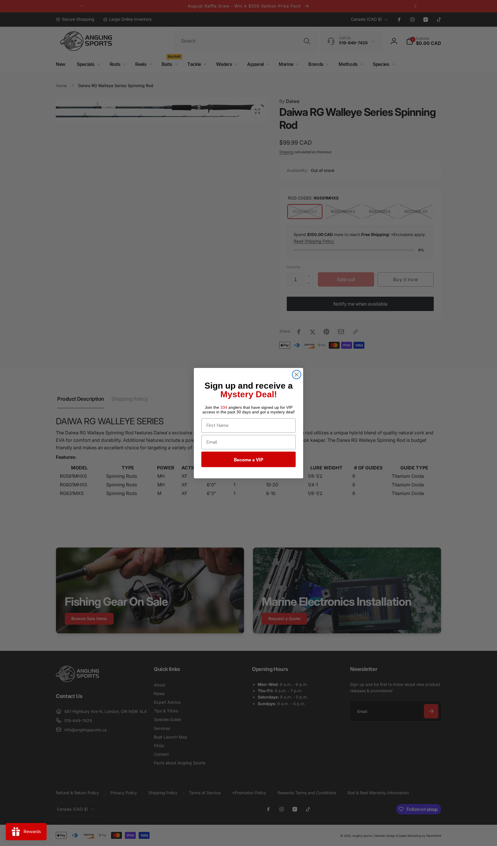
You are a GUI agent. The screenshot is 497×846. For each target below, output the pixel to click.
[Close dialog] (296, 374)
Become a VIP (248, 459)
